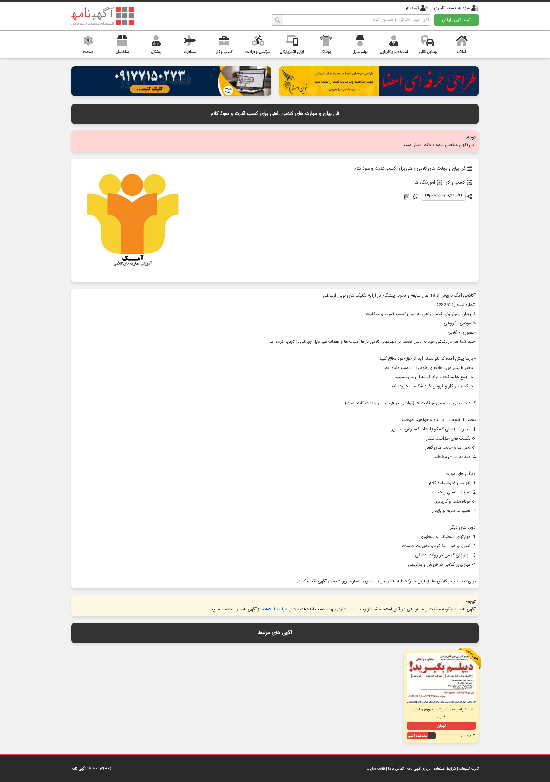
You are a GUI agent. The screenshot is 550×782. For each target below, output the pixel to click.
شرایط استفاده (275, 609)
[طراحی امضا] (379, 94)
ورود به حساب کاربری (452, 7)
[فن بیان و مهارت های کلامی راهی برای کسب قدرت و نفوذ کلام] (132, 220)
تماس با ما (396, 768)
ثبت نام (412, 7)
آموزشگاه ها (425, 183)
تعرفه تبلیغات (469, 768)
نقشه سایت (376, 768)
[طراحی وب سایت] (171, 94)
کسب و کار (455, 183)
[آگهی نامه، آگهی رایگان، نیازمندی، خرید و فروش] (102, 15)
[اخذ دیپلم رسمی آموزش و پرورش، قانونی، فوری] (441, 678)
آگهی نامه (78, 768)
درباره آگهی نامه (418, 768)
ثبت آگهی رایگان (456, 20)
